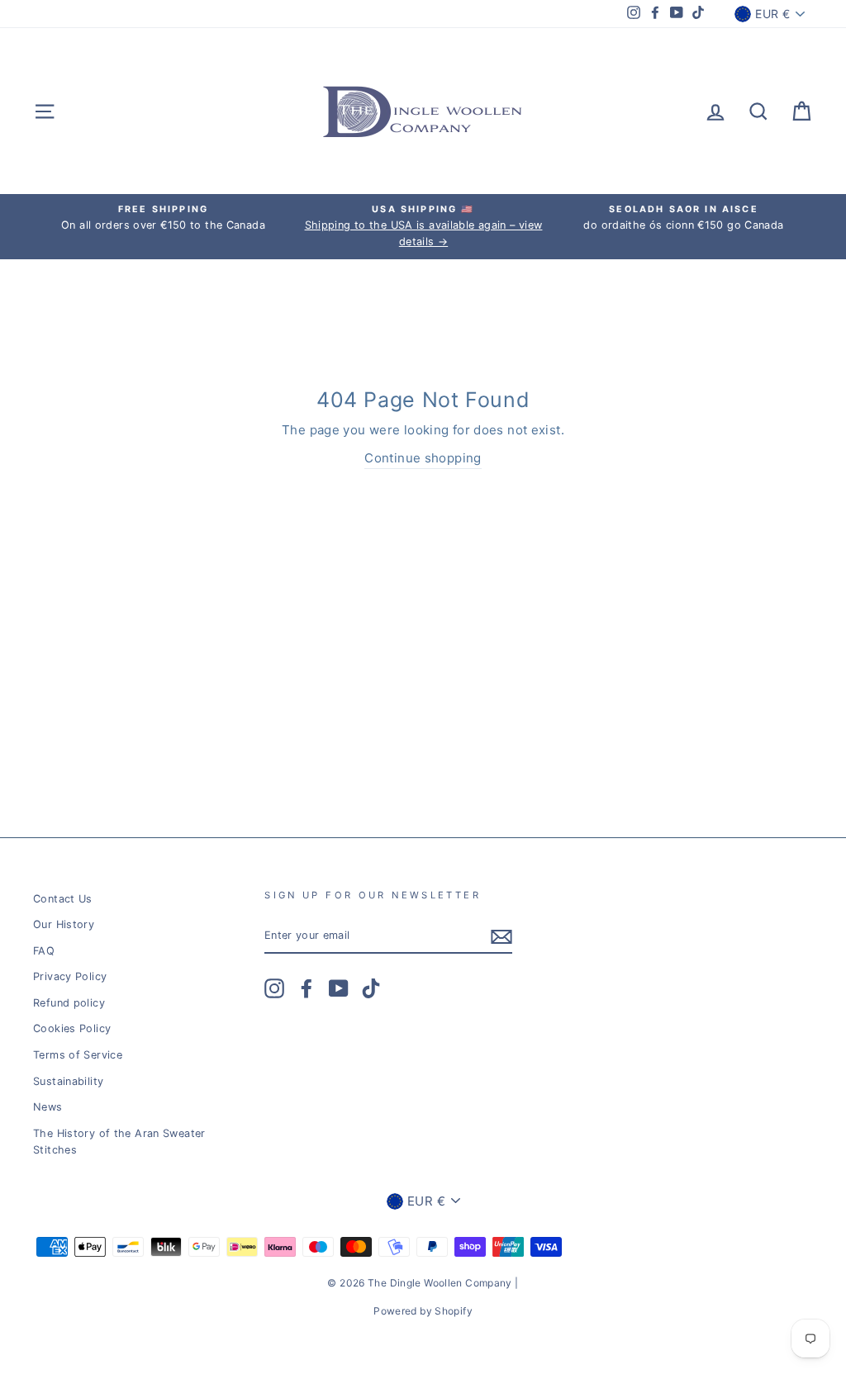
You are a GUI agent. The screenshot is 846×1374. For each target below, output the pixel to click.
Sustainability (68, 1081)
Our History (63, 924)
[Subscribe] (501, 936)
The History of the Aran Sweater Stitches (119, 1141)
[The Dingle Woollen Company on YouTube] (339, 988)
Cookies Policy (72, 1028)
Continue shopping (422, 458)
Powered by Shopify (423, 1311)
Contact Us (63, 899)
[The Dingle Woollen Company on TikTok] (371, 988)
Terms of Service (77, 1055)
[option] (163, 218)
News (48, 1107)
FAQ (44, 951)
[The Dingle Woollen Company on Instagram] (274, 988)
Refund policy (69, 1003)
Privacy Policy (70, 976)
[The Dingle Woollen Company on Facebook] (306, 988)
